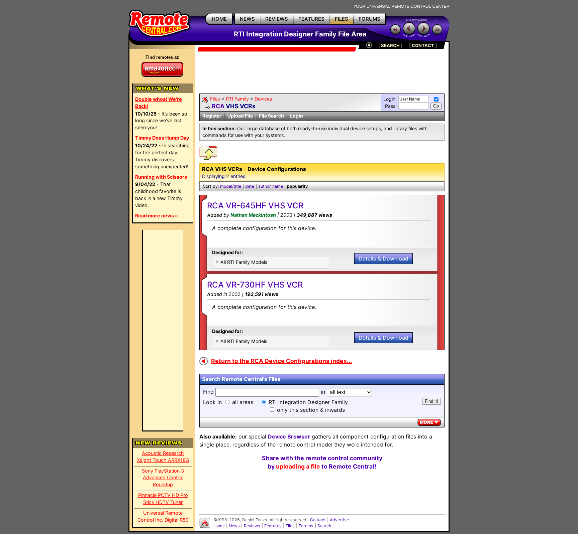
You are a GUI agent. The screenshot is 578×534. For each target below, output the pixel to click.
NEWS (247, 19)
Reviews (252, 525)
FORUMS (369, 19)
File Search (271, 116)
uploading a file (298, 466)
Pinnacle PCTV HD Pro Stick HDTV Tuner (163, 498)
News (234, 525)
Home (219, 525)
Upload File (240, 116)
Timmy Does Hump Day (162, 138)
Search (324, 525)
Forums (306, 525)
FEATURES (311, 19)
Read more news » (156, 215)
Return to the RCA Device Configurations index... (281, 360)
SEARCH (390, 45)
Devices (263, 99)
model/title (230, 186)
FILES (341, 19)
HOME (219, 19)
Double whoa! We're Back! (158, 102)
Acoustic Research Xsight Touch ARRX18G (163, 456)
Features (273, 525)
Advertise (339, 519)
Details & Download (383, 258)
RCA (218, 106)
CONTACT (423, 45)
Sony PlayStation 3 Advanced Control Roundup (163, 478)
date (249, 186)
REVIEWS (276, 19)
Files (215, 99)
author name (270, 186)
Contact (318, 519)
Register (211, 116)
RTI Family (237, 99)
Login (296, 116)
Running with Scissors (161, 177)
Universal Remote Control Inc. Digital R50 (163, 516)
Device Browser (289, 436)
